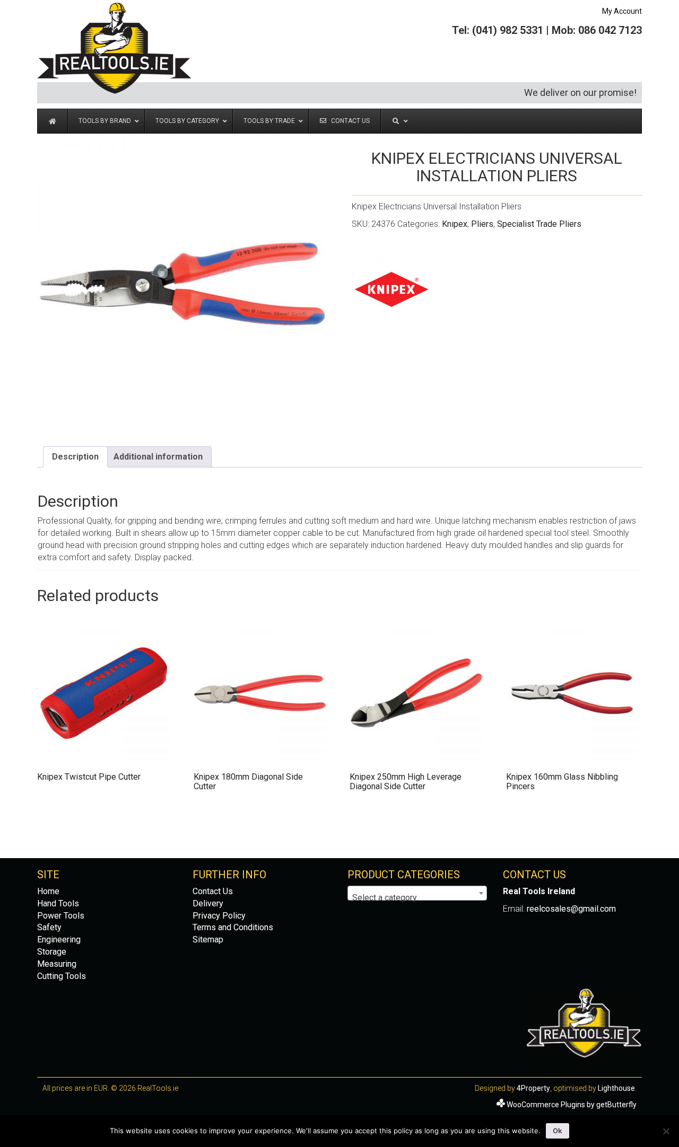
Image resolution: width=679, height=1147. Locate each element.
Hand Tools (58, 903)
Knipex (454, 224)
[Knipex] (391, 289)
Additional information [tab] (158, 457)
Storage (51, 952)
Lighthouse (616, 1088)
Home (48, 891)
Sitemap (208, 939)
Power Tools (60, 916)
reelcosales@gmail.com (571, 909)
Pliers (482, 224)
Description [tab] (75, 457)
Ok (557, 1130)
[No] (665, 1131)
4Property (533, 1088)
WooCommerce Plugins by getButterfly (572, 1104)
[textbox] (417, 898)
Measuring (56, 964)
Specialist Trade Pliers (539, 224)
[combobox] (417, 893)
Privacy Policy (219, 916)
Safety (49, 927)
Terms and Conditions (233, 927)
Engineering (59, 939)
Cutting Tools (61, 976)
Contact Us (213, 891)
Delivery (208, 903)
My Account (622, 11)
